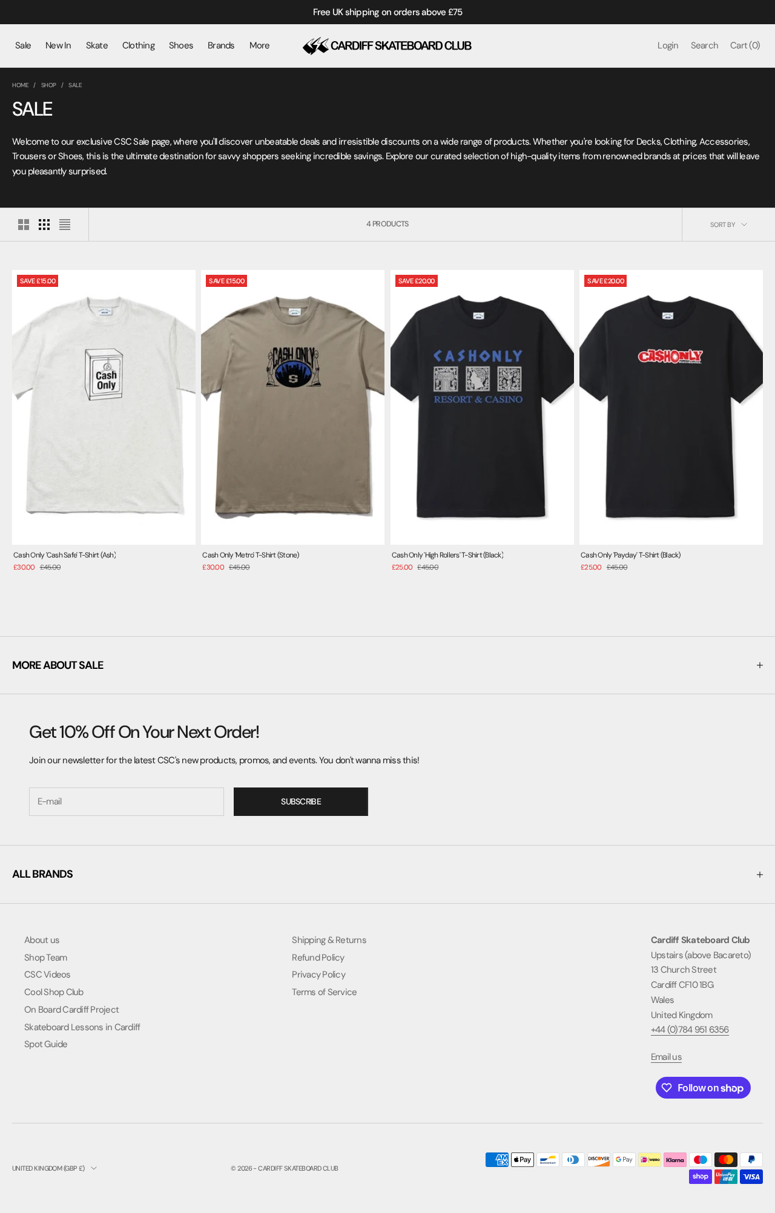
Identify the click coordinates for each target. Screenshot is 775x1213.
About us (41, 940)
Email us (666, 1057)
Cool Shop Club (54, 992)
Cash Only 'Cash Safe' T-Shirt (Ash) (64, 555)
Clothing (138, 45)
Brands (221, 45)
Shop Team (45, 958)
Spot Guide (46, 1044)
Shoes (181, 45)
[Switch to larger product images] (23, 224)
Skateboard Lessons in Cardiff (82, 1027)
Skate (97, 45)
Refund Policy (318, 958)
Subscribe (301, 801)
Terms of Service (324, 992)
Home (20, 85)
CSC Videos (47, 974)
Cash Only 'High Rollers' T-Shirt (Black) (447, 555)
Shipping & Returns (329, 940)
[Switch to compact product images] (64, 224)
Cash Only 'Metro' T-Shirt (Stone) (250, 555)
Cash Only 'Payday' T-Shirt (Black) (631, 555)
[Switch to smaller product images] (44, 224)
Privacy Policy (318, 974)
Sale (23, 45)
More (259, 45)
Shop (48, 85)
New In (58, 45)
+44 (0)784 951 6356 (690, 1030)
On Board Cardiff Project (71, 1010)
